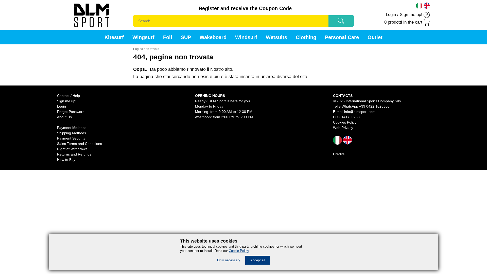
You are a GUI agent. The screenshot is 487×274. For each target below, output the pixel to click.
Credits (338, 154)
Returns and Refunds (74, 154)
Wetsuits (276, 37)
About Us (64, 117)
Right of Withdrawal (72, 149)
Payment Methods (71, 128)
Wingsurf (143, 37)
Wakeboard (213, 37)
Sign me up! (411, 14)
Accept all (257, 260)
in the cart (403, 22)
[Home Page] (91, 29)
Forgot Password (70, 112)
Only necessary (228, 260)
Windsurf (246, 37)
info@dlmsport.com (359, 112)
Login (391, 14)
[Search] (341, 23)
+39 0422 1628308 (374, 106)
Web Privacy (343, 128)
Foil (167, 37)
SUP (186, 37)
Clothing (306, 37)
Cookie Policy (239, 251)
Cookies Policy (344, 122)
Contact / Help (68, 96)
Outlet (375, 37)
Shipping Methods (71, 133)
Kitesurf (114, 37)
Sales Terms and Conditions (79, 144)
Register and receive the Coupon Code (245, 8)
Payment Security (71, 138)
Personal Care (342, 37)
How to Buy (66, 160)
